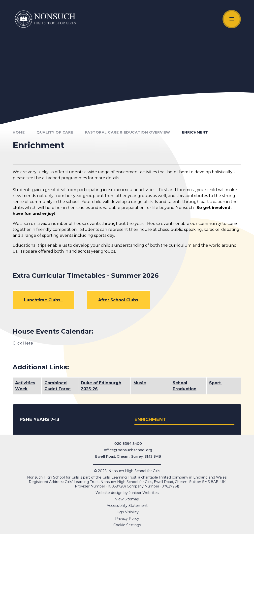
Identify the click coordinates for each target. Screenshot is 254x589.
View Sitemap (127, 499)
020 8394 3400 (128, 443)
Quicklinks (133, 583)
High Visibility (127, 512)
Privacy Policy (127, 518)
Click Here (23, 343)
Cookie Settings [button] (127, 525)
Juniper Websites (144, 492)
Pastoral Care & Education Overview (127, 132)
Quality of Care (54, 132)
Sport (215, 383)
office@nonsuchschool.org (128, 450)
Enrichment (195, 132)
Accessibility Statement (127, 505)
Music (139, 383)
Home (19, 132)
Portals (213, 583)
